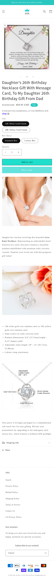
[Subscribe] (45, 553)
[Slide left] (21, 77)
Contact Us (10, 511)
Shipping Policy (12, 499)
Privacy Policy (12, 486)
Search (8, 480)
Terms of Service (13, 505)
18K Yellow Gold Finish (16, 130)
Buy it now (27, 170)
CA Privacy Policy (13, 517)
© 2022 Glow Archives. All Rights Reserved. (33, 575)
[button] (3, 12)
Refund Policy (12, 492)
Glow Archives (17, 575)
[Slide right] (33, 77)
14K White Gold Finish (15, 124)
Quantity (5, 147)
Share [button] (7, 450)
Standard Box (11, 141)
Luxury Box (30, 141)
